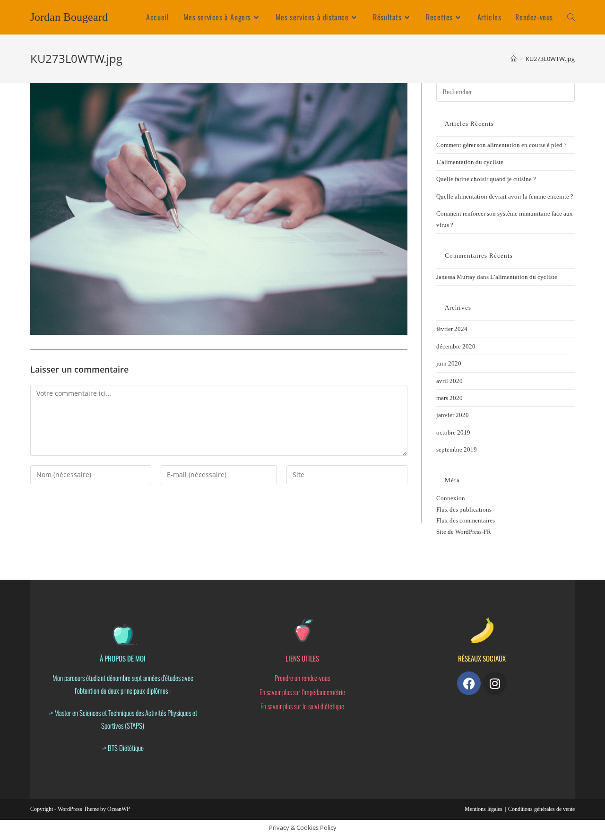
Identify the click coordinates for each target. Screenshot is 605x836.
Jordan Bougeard (69, 17)
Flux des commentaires (465, 520)
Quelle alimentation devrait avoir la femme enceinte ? (504, 196)
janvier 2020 (452, 414)
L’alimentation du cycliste (469, 161)
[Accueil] (513, 58)
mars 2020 (449, 397)
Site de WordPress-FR (463, 531)
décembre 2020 (455, 346)
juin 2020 (448, 363)
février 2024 (451, 328)
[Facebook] (469, 683)
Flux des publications (464, 509)
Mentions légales (483, 809)
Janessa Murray (455, 276)
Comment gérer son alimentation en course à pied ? (501, 144)
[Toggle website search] (571, 17)
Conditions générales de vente (541, 809)
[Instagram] (495, 683)
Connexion (450, 498)
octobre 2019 (453, 432)
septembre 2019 (456, 449)
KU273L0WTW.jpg (550, 58)
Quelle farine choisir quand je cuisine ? (486, 179)
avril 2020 (449, 380)
